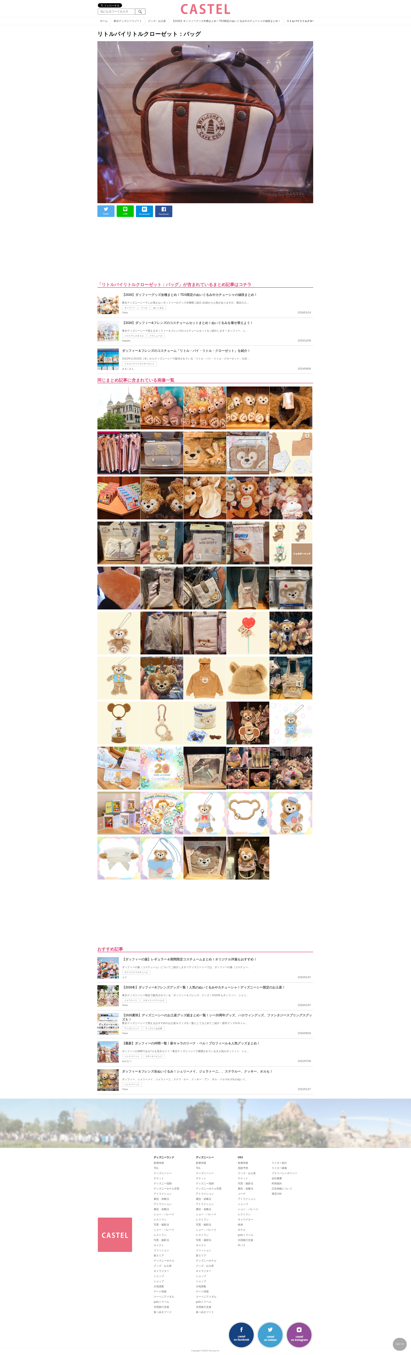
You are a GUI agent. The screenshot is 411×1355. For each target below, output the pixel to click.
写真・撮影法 (161, 1224)
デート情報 (160, 1291)
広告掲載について (282, 1188)
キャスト (159, 1245)
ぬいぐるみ (158, 308)
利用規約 (277, 1183)
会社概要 (277, 1178)
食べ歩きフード (163, 1312)
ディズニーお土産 (153, 1028)
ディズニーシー (131, 1028)
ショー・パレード (164, 1214)
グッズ (144, 308)
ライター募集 (279, 1168)
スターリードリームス (153, 1000)
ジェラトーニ (130, 1000)
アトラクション (163, 1193)
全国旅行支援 (161, 1306)
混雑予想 (243, 1168)
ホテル (242, 1229)
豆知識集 (159, 1286)
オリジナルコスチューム (136, 972)
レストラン (160, 1219)
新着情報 (159, 1162)
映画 (240, 1224)
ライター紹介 (279, 1162)
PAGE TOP (400, 1344)
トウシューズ (155, 336)
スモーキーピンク (153, 1056)
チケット (159, 1178)
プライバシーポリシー (284, 1173)
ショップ (159, 1276)
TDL (156, 1168)
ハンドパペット (131, 1056)
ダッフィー (129, 308)
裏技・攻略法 (161, 1198)
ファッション (161, 1250)
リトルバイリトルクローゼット (139, 363)
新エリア (159, 1255)
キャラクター (161, 1270)
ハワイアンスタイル (134, 336)
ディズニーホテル (164, 1260)
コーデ (242, 1193)
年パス (242, 1245)
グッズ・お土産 (163, 1265)
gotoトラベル (161, 1301)
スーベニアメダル (164, 1296)
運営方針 (277, 1193)
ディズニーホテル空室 (166, 1188)
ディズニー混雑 (163, 1183)
